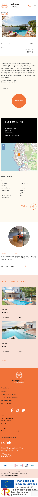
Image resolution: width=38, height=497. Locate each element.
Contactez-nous (7, 266)
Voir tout (3, 360)
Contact (3, 428)
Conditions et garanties (8, 472)
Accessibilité (15, 473)
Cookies (27, 472)
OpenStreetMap (26, 170)
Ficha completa (24, 206)
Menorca (3, 423)
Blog (2, 426)
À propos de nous (6, 420)
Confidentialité (20, 472)
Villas (2, 415)
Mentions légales (6, 473)
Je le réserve (19, 101)
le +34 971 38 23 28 (18, 258)
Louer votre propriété (7, 418)
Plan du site (23, 473)
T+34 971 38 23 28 (6, 403)
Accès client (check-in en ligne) (10, 431)
